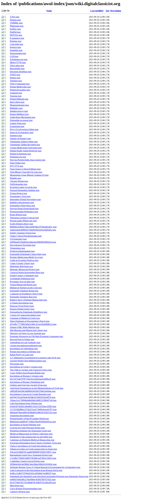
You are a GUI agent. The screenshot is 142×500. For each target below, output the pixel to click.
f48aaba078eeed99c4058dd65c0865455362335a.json (33, 412)
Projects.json (15, 47)
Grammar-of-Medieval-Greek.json (25, 318)
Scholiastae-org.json (18, 59)
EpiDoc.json (15, 29)
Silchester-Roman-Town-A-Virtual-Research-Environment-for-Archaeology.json (45, 467)
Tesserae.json (15, 96)
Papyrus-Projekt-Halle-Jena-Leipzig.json (27, 160)
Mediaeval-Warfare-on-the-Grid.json (26, 288)
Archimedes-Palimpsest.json (22, 278)
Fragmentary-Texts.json (20, 196)
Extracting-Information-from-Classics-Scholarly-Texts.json (35, 443)
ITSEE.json (15, 74)
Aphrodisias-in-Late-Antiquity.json (25, 342)
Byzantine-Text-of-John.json (22, 281)
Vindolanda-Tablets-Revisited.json (25, 144)
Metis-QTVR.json (18, 62)
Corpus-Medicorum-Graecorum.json (26, 148)
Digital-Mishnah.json (19, 99)
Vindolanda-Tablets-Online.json (24, 141)
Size (107, 11)
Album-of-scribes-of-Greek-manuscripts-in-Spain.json (33, 449)
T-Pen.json (14, 17)
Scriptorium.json (17, 126)
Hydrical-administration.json (22, 251)
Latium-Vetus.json (18, 123)
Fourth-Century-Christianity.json (24, 275)
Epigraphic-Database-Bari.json (23, 297)
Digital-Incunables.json (20, 90)
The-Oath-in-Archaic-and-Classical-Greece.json (31, 370)
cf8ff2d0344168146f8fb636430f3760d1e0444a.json (32, 391)
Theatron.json (16, 81)
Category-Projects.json (20, 491)
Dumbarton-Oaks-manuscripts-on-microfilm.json (31, 437)
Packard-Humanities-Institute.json (24, 190)
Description (115, 11)
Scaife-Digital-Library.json (21, 224)
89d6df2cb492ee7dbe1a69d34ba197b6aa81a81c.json (33, 227)
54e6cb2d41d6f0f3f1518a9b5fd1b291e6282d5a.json (33, 230)
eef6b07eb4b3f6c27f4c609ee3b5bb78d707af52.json (33, 479)
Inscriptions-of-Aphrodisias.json (24, 348)
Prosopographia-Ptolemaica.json (24, 211)
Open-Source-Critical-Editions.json (25, 169)
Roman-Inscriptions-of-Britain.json (25, 351)
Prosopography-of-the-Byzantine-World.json (29, 418)
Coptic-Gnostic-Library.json (22, 263)
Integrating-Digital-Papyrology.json (25, 199)
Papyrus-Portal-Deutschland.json (24, 208)
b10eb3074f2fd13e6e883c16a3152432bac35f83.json (33, 406)
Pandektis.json (16, 50)
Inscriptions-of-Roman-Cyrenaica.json (26, 376)
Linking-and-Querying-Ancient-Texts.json (28, 385)
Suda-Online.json (17, 163)
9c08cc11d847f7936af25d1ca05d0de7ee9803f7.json (33, 473)
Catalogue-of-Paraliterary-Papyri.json (26, 294)
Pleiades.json (15, 178)
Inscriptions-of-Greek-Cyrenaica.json (26, 367)
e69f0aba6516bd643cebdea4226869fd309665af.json (33, 242)
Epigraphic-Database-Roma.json (24, 291)
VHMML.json (16, 23)
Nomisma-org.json (18, 157)
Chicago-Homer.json (19, 181)
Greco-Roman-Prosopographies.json (26, 488)
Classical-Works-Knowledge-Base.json (27, 272)
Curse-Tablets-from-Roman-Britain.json (27, 373)
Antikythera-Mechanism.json (22, 117)
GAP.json (14, 56)
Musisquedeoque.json (19, 105)
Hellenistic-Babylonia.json (21, 266)
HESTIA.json (16, 35)
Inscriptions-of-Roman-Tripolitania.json (27, 382)
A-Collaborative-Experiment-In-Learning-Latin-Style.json (35, 358)
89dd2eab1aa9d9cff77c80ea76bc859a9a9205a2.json (33, 421)
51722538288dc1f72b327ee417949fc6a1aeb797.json (33, 409)
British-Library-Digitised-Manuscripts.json (28, 300)
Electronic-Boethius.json (20, 71)
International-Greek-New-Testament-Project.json (31, 455)
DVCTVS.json (16, 166)
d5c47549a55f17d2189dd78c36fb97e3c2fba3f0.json (33, 482)
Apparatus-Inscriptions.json (22, 415)
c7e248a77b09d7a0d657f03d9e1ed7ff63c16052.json (33, 458)
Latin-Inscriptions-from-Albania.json (26, 403)
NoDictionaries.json (18, 184)
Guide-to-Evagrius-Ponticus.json (24, 260)
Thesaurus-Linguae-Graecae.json (24, 218)
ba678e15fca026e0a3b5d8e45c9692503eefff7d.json (32, 397)
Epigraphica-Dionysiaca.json (22, 205)
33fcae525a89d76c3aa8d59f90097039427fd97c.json (33, 452)
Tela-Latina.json (17, 65)
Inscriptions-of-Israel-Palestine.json (25, 424)
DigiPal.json (15, 32)
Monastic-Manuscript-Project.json (24, 269)
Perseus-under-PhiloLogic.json (23, 221)
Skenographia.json (18, 53)
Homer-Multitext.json (19, 114)
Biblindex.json (16, 108)
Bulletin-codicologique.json (22, 202)
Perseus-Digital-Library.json (22, 309)
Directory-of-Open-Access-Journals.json (27, 333)
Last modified (96, 11)
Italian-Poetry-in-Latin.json (21, 354)
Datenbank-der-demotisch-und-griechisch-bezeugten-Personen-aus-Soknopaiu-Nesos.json (49, 476)
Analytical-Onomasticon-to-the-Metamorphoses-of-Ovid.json (36, 388)
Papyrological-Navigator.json (22, 245)
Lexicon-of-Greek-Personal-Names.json (27, 428)
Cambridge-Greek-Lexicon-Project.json (27, 461)
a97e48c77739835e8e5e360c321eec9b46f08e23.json (33, 324)
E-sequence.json (17, 38)
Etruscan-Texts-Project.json (22, 306)
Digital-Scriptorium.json (20, 154)
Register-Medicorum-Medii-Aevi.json (26, 257)
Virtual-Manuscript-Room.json (23, 284)
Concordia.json (16, 44)
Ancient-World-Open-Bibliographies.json (28, 361)
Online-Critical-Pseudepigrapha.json (26, 236)
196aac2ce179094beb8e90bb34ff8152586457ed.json (33, 400)
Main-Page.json (17, 485)
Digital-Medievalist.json (20, 87)
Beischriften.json (17, 68)
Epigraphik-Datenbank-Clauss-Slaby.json (28, 254)
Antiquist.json (16, 93)
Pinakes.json (15, 20)
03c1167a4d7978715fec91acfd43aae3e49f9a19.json (32, 379)
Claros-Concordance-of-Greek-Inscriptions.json (30, 446)
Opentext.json (16, 135)
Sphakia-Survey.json (19, 111)
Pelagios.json (15, 41)
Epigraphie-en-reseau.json (21, 120)
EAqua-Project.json (18, 193)
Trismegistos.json (17, 248)
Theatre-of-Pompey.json (20, 138)
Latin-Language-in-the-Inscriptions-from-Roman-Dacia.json (36, 470)
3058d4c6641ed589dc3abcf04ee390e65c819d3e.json (33, 464)
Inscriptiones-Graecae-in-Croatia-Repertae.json (30, 394)
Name (49, 11)
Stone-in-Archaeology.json (21, 132)
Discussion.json (17, 364)
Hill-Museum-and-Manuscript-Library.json (28, 330)
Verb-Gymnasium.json (20, 84)
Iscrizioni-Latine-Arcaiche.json (23, 187)
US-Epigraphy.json (18, 239)
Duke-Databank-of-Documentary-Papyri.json (30, 321)
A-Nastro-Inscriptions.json (21, 303)
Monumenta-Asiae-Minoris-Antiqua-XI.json (29, 175)
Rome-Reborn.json (18, 214)
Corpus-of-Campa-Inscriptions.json (25, 315)
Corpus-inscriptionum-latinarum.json (26, 345)
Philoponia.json (16, 26)
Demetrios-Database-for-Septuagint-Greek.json (30, 431)
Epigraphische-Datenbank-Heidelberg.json (28, 312)
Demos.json (15, 78)
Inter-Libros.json (17, 102)
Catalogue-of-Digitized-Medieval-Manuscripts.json (32, 440)
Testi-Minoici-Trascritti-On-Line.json (26, 172)
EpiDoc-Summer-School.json (23, 233)
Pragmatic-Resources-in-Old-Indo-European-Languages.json (36, 336)
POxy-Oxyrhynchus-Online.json (24, 129)
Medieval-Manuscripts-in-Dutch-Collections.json (31, 434)
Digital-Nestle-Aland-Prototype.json (25, 151)
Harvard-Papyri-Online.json (22, 339)
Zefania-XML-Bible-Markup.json (24, 327)
